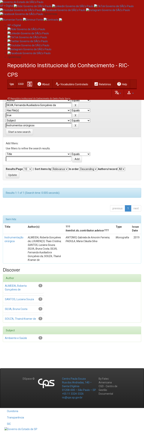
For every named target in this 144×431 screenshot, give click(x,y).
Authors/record (107, 169)
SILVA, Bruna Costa (16, 309)
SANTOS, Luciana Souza (19, 299)
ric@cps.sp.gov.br (72, 397)
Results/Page (14, 169)
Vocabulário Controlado (71, 84)
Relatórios (102, 84)
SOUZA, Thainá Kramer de (20, 318)
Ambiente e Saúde (16, 338)
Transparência (15, 417)
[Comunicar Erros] (60, 19)
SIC (9, 423)
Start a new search (19, 131)
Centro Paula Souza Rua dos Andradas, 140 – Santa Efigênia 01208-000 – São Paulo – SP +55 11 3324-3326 (79, 386)
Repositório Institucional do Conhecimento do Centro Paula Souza (40, 98)
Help (122, 84)
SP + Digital (6, 5)
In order (74, 169)
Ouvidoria (12, 411)
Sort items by (43, 169)
